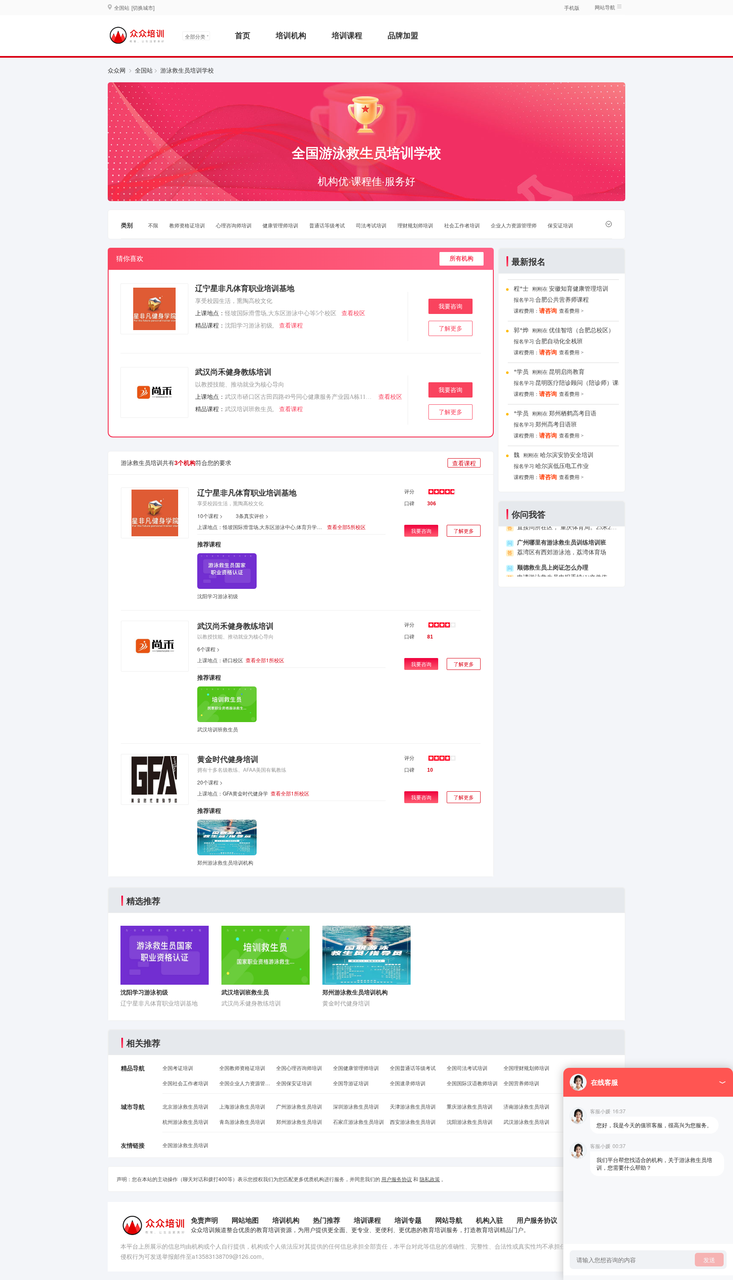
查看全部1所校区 (265, 660)
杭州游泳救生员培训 (185, 1121)
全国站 (144, 70)
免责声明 (204, 1220)
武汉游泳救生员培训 (526, 1121)
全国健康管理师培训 (356, 1067)
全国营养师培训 (521, 1083)
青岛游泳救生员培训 (242, 1121)
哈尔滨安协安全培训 (566, 449)
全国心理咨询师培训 (299, 1067)
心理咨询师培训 (234, 225)
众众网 (117, 70)
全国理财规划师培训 (526, 1067)
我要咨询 (450, 306)
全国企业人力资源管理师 (244, 1083)
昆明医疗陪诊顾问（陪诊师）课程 (579, 377)
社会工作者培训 (462, 225)
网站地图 (245, 1220)
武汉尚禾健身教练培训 (233, 372)
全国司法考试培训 (467, 1067)
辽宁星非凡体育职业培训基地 (244, 288)
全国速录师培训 (407, 1083)
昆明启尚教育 (567, 366)
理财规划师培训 (415, 225)
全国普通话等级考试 (413, 1067)
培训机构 (291, 35)
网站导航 (448, 1220)
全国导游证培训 (351, 1083)
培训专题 (408, 1220)
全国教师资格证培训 (242, 1067)
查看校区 (353, 313)
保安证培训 (560, 225)
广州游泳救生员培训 (299, 1106)
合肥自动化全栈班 (559, 335)
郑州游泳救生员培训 (299, 1121)
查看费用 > (571, 305)
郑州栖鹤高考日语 (572, 407)
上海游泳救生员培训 (242, 1106)
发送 (709, 1259)
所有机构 (461, 258)
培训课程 (347, 35)
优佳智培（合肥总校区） (581, 324)
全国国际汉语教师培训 (472, 1083)
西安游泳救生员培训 (413, 1121)
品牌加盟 (403, 35)
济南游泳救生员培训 (526, 1106)
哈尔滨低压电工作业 (562, 460)
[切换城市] (142, 7)
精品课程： (210, 325)
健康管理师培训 (280, 225)
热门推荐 (326, 1220)
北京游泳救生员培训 (185, 1106)
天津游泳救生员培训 (413, 1106)
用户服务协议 (396, 1178)
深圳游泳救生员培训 (356, 1106)
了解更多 (450, 328)
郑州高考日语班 (556, 418)
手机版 (571, 7)
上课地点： (210, 313)
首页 (242, 35)
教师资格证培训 (187, 225)
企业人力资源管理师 (514, 225)
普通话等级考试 (327, 225)
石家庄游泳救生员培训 (358, 1121)
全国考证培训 (177, 1067)
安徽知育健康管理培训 (578, 283)
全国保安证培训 (294, 1083)
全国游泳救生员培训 (185, 1144)
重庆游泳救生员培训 (469, 1106)
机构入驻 (489, 1220)
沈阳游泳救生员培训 (469, 1121)
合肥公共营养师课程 (562, 294)
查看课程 (291, 325)
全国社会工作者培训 (185, 1083)
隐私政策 (430, 1178)
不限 (153, 225)
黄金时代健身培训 (227, 759)
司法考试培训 (371, 225)
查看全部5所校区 (346, 526)
